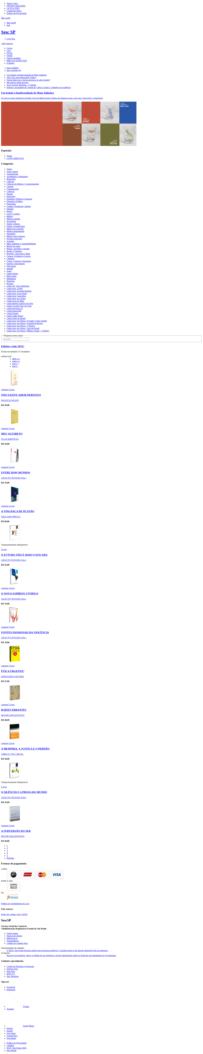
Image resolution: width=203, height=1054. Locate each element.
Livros (9, 48)
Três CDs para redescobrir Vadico (21, 77)
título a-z (16, 359)
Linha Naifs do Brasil (16, 318)
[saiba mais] (15, 385)
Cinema (10, 186)
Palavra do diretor (14, 936)
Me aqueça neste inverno (17, 82)
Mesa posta (11, 276)
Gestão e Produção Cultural (19, 206)
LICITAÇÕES (13, 8)
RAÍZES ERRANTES (13, 709)
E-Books (10, 63)
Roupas (10, 283)
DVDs (9, 53)
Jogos (9, 271)
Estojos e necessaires (16, 263)
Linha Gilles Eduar (15, 316)
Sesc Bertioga (13, 976)
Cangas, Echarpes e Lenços (19, 256)
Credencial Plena (14, 11)
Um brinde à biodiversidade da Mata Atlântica (27, 75)
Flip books (11, 266)
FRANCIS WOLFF (10, 400)
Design (10, 194)
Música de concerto (15, 229)
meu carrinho (14, 70)
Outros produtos (14, 58)
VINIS (10, 55)
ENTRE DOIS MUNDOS (15, 472)
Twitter (26, 1006)
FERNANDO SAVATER (12, 676)
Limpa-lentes (12, 273)
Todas (9, 169)
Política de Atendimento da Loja (15, 903)
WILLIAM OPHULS (10, 517)
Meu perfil (11, 23)
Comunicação (13, 189)
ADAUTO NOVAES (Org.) (13, 478)
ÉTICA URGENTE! (12, 671)
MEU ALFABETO (12, 433)
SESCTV (11, 974)
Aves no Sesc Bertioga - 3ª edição (21, 85)
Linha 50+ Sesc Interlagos (18, 286)
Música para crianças (16, 236)
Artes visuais (12, 171)
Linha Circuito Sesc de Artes (19, 306)
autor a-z (16, 361)
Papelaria (11, 281)
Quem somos (12, 933)
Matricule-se (12, 938)
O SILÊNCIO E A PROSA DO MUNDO (24, 792)
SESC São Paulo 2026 (16, 1048)
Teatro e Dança (13, 224)
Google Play (12, 1036)
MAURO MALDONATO (12, 715)
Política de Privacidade (17, 13)
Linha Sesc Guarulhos (16, 296)
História (10, 209)
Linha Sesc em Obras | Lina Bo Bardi (23, 328)
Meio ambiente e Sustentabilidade (21, 244)
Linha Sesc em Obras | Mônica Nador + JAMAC (28, 331)
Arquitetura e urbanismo (17, 176)
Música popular (13, 219)
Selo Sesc (11, 971)
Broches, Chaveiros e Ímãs (18, 254)
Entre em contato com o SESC (14, 914)
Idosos (9, 211)
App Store (11, 1033)
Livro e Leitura (13, 214)
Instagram (11, 989)
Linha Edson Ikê (14, 311)
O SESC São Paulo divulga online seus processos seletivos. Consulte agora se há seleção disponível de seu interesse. (57, 950)
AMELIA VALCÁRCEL (12, 754)
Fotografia (11, 204)
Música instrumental (15, 231)
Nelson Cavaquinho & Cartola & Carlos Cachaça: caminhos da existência (39, 87)
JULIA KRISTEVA (10, 439)
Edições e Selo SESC (12, 346)
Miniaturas (11, 278)
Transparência (13, 941)
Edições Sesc (12, 969)
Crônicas (10, 191)
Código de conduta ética (17, 943)
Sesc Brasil (11, 1050)
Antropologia (12, 174)
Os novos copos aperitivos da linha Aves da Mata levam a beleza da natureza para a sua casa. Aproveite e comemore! (52, 98)
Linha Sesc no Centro (16, 298)
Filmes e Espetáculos (16, 226)
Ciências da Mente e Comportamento (23, 184)
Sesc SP (8, 31)
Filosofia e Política (15, 201)
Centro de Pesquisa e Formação (20, 966)
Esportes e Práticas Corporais (19, 199)
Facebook (11, 987)
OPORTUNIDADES (16, 6)
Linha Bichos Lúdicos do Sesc (20, 303)
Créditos (10, 1045)
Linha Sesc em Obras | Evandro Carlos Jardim (27, 321)
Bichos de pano (13, 246)
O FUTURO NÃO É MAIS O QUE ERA (24, 554)
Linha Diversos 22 (15, 308)
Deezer (10, 1028)
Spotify (10, 1031)
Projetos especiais (14, 239)
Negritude (11, 234)
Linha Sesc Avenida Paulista (19, 291)
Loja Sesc (11, 39)
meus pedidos (13, 68)
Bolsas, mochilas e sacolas (18, 249)
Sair (8, 25)
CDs (9, 51)
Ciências (10, 181)
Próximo (10, 858)
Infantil (10, 268)
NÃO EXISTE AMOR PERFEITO (21, 395)
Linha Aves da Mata (15, 301)
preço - (15, 366)
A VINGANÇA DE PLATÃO (17, 511)
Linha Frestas (12, 313)
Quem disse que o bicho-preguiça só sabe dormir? (28, 80)
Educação (11, 196)
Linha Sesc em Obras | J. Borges (21, 326)
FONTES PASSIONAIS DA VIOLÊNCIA (25, 632)
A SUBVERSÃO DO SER (16, 831)
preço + (15, 364)
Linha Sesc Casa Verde (17, 293)
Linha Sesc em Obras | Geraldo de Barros (25, 323)
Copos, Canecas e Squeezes (19, 261)
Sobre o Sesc (12, 3)
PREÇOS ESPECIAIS (17, 60)
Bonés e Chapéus (14, 251)
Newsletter (11, 1038)
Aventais (10, 241)
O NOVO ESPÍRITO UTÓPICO (19, 593)
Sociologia (11, 221)
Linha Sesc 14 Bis (15, 288)
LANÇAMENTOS (15, 158)
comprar (5, 389)
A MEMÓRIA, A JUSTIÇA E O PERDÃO (25, 748)
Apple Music (28, 1026)
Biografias (11, 179)
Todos (9, 156)
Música (10, 216)
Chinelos (10, 258)
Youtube (10, 1009)
